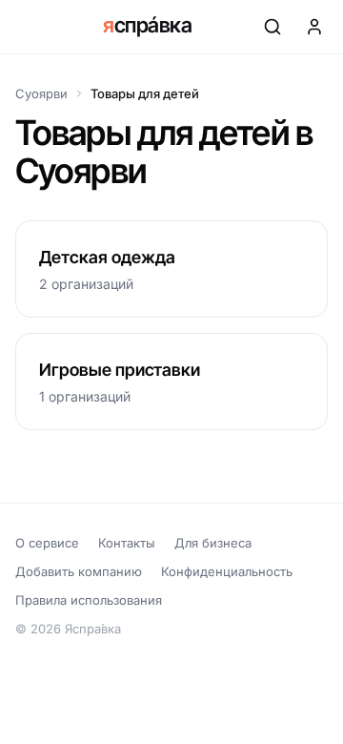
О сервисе (47, 542)
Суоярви (41, 93)
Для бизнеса (213, 542)
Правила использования (88, 600)
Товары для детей (145, 93)
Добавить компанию (78, 571)
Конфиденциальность (227, 571)
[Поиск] (272, 27)
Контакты (126, 542)
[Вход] (314, 27)
